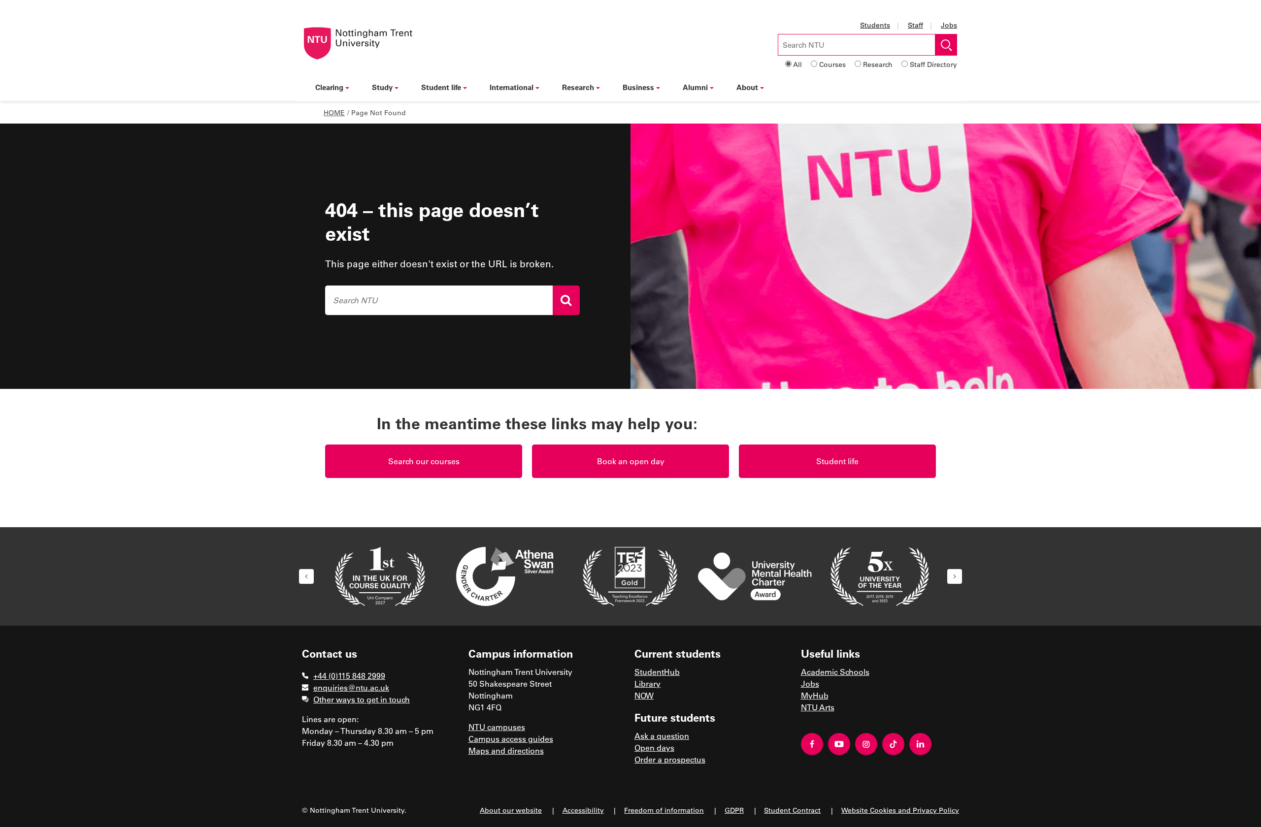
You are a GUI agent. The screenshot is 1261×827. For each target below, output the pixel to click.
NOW (644, 695)
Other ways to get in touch (361, 699)
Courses (832, 64)
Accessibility (583, 810)
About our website (511, 810)
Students (875, 25)
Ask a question (661, 736)
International (511, 87)
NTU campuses (496, 727)
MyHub (815, 695)
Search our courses (424, 461)
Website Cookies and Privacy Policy (900, 810)
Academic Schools (835, 672)
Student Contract (792, 810)
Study (382, 87)
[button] (306, 576)
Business (638, 87)
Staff (915, 25)
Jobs (949, 25)
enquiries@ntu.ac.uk (351, 687)
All (797, 64)
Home (334, 112)
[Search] (566, 300)
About (747, 87)
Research (878, 64)
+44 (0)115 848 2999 (349, 675)
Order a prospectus (669, 759)
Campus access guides (510, 738)
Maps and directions (506, 750)
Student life (441, 87)
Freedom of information (664, 810)
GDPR (734, 810)
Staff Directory (933, 64)
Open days (654, 747)
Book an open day (630, 461)
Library (647, 683)
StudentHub (657, 672)
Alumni (695, 87)
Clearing (329, 87)
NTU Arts (817, 707)
